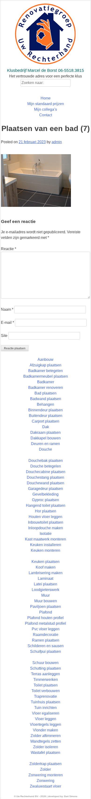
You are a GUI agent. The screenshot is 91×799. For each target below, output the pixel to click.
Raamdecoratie (45, 635)
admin (57, 142)
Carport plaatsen (45, 421)
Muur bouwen (45, 601)
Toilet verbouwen (46, 691)
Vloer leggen (45, 719)
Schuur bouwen (45, 663)
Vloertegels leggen (45, 724)
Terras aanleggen (45, 674)
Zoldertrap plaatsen (45, 764)
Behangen (45, 404)
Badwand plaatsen (45, 399)
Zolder (45, 769)
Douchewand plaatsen (45, 483)
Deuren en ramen (45, 444)
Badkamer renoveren (45, 388)
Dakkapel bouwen (46, 438)
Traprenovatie (45, 696)
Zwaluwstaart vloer (45, 786)
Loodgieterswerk (45, 590)
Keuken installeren (45, 545)
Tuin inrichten (45, 708)
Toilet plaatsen (46, 685)
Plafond (45, 612)
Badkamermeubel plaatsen (45, 376)
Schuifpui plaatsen (45, 651)
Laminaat (45, 578)
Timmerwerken (45, 680)
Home (46, 98)
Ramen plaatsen (45, 640)
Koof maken (46, 567)
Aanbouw (45, 359)
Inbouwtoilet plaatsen (45, 522)
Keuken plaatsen (46, 562)
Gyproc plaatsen (45, 500)
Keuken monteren (45, 550)
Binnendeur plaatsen (45, 410)
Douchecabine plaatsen (45, 472)
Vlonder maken (45, 730)
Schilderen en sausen (46, 646)
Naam (7, 309)
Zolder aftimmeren (46, 736)
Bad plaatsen (45, 393)
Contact (45, 115)
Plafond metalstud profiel (45, 623)
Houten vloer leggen (45, 517)
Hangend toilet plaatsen (45, 505)
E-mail (7, 323)
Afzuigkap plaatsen (45, 365)
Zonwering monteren (45, 775)
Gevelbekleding (45, 494)
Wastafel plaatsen (45, 753)
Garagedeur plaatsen (45, 489)
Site (4, 336)
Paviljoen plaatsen (45, 607)
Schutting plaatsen (45, 668)
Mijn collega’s (45, 109)
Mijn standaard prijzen (45, 104)
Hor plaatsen (45, 511)
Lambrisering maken (46, 573)
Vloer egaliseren (45, 713)
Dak (45, 427)
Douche (45, 449)
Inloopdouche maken (45, 528)
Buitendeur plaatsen (45, 416)
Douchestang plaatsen (45, 477)
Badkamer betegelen (45, 371)
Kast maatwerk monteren (45, 539)
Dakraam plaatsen (45, 432)
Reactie (8, 249)
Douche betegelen (45, 466)
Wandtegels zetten (45, 741)
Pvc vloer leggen (46, 629)
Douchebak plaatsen (45, 461)
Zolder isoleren (45, 747)
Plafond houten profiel (45, 618)
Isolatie (46, 534)
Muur (45, 595)
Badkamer (45, 382)
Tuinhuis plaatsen (45, 702)
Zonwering (45, 781)
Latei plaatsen (45, 584)
